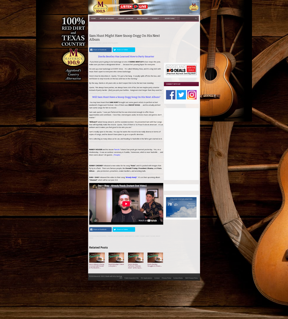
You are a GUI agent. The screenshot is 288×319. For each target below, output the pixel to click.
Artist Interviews (107, 18)
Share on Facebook (99, 50)
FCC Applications (146, 278)
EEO (121, 278)
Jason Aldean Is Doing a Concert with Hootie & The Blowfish (96, 266)
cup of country (118, 236)
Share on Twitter (122, 50)
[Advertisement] (181, 144)
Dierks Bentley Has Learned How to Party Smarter (126, 56)
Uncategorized (113, 43)
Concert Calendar (125, 18)
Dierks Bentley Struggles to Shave (154, 265)
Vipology (119, 276)
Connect (155, 18)
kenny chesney (140, 236)
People (117, 155)
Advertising (169, 18)
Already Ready (131, 177)
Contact (157, 278)
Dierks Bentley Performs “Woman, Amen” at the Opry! (135, 266)
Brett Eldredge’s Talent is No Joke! (116, 265)
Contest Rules (178, 278)
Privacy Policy (166, 278)
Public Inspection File (132, 278)
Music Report (142, 18)
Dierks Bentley (130, 236)
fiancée (117, 149)
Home (93, 18)
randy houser (150, 236)
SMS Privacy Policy (191, 278)
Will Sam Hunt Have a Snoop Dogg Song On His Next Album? (126, 97)
